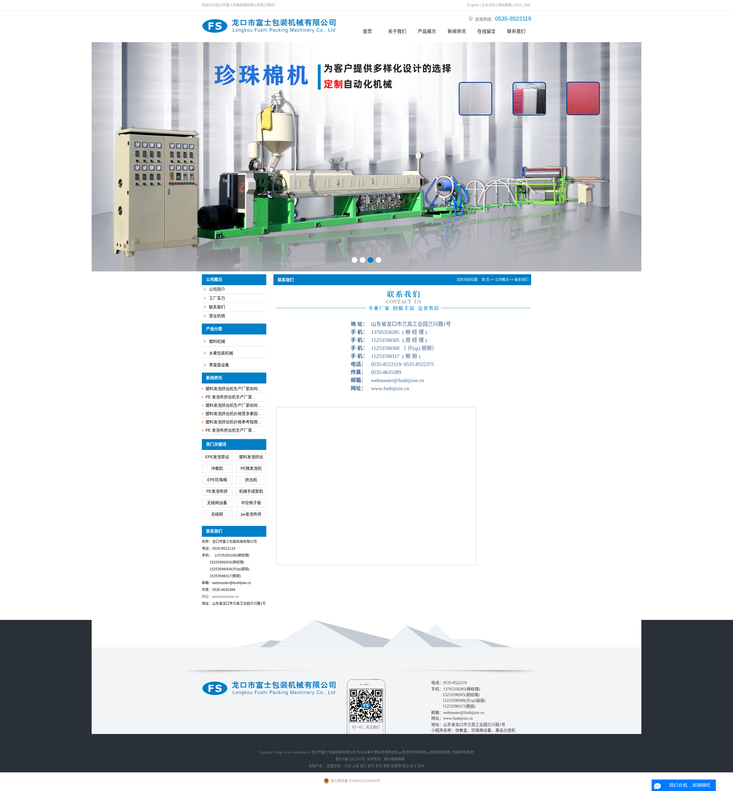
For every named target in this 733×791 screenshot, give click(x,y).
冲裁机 (217, 468)
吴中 (371, 766)
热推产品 (315, 766)
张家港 (396, 766)
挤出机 (251, 479)
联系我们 (516, 31)
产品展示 (427, 31)
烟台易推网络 (394, 759)
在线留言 (486, 31)
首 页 (485, 280)
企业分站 (488, 5)
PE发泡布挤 (217, 491)
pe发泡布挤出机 (439, 752)
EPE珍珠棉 (217, 479)
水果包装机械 (221, 353)
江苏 (347, 766)
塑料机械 (217, 341)
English (473, 5)
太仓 (378, 766)
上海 (355, 766)
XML (527, 5)
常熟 (386, 766)
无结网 (217, 514)
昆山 (405, 766)
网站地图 (505, 5)
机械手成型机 (251, 491)
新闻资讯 (457, 31)
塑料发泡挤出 (251, 457)
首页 (367, 31)
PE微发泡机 (251, 468)
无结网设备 (217, 502)
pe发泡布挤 (251, 514)
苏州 (420, 766)
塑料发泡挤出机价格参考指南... (233, 422)
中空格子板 (251, 502)
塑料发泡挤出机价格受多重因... (233, 413)
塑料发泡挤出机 (386, 752)
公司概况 (502, 280)
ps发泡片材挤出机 (412, 752)
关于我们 (397, 31)
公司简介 (217, 289)
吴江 (413, 766)
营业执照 (217, 316)
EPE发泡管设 (217, 457)
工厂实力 (217, 298)
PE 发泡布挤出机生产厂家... (230, 397)
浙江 (363, 766)
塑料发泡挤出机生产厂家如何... (233, 388)
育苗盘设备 (219, 365)
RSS (517, 5)
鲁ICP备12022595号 (350, 759)
